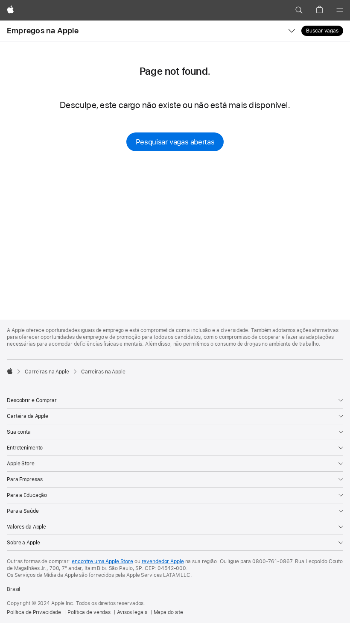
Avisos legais (132, 612)
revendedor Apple (163, 561)
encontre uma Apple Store (102, 561)
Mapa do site (169, 612)
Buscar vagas (322, 31)
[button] (299, 10)
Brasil (13, 589)
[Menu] (340, 10)
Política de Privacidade (34, 612)
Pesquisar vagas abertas (175, 142)
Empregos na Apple (43, 30)
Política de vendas (89, 612)
